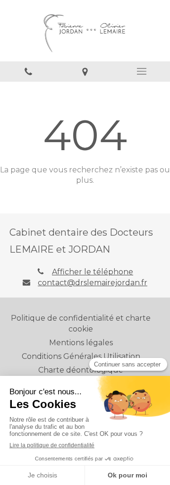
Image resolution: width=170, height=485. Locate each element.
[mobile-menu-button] (141, 71)
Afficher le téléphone (92, 271)
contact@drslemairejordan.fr (92, 282)
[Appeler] (28, 71)
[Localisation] (85, 71)
